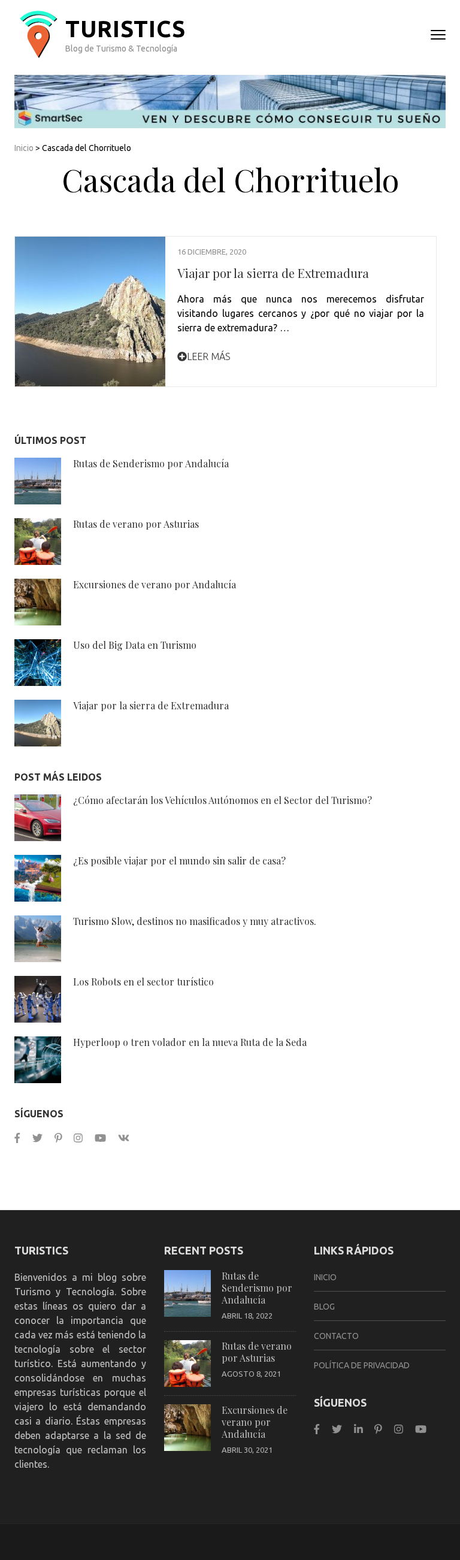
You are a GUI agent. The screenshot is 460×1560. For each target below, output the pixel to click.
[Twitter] (37, 1138)
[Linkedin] (358, 1429)
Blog (324, 1306)
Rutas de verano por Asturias (136, 524)
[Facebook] (17, 1138)
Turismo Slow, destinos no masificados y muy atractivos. (194, 921)
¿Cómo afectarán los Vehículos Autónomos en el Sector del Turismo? (222, 800)
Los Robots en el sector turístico (143, 981)
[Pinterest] (58, 1138)
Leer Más (209, 356)
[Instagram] (78, 1138)
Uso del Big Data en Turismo (134, 645)
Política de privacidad (362, 1365)
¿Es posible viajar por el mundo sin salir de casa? (179, 860)
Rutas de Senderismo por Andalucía (151, 463)
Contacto (336, 1336)
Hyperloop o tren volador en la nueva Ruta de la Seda (190, 1042)
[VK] (123, 1138)
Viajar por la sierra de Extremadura (273, 273)
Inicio (24, 148)
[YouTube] (100, 1138)
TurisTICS (125, 28)
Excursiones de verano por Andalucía (154, 584)
